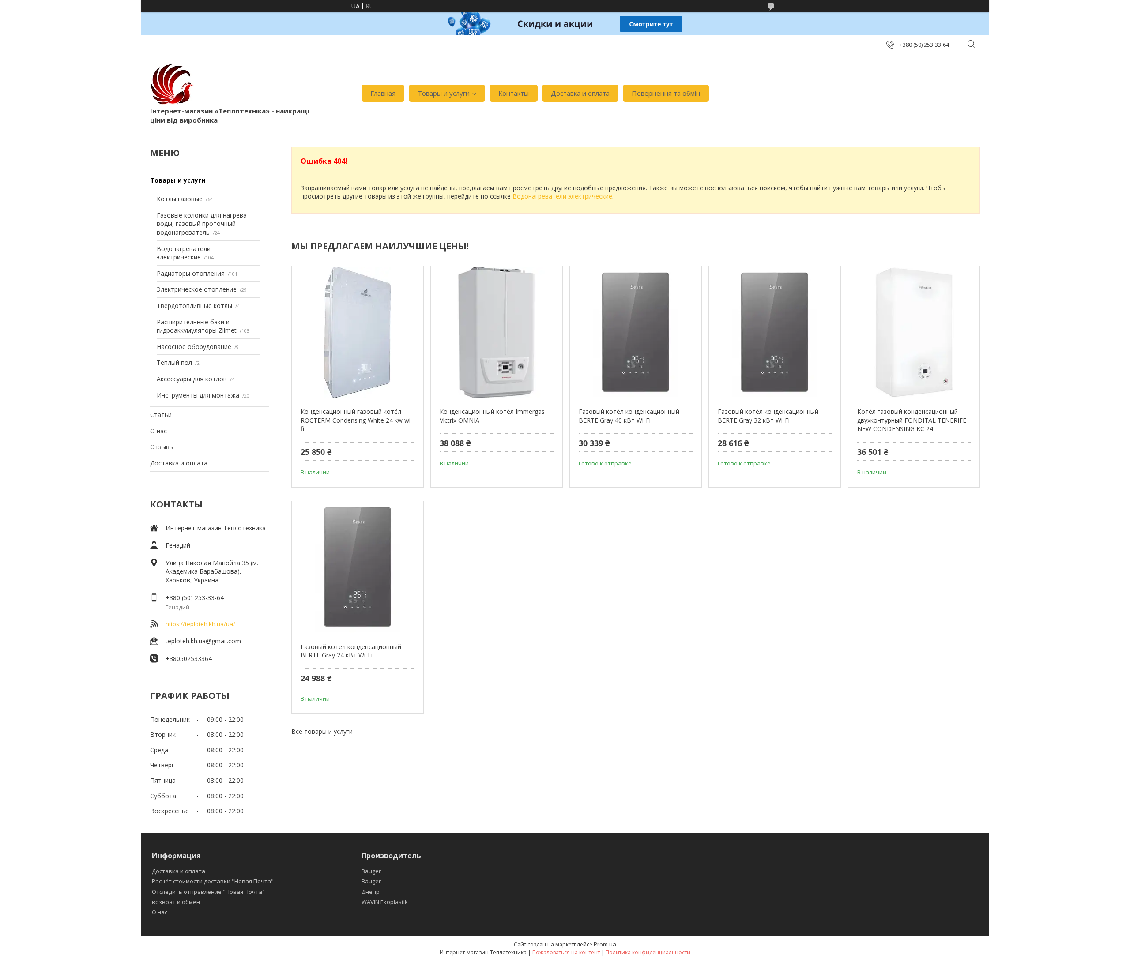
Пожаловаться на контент (566, 952)
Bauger (371, 871)
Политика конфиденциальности (648, 952)
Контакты (513, 93)
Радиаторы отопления (191, 273)
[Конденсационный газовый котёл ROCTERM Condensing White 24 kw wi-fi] (357, 332)
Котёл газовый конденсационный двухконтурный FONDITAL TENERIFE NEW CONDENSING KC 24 (911, 420)
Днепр (371, 892)
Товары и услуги (444, 93)
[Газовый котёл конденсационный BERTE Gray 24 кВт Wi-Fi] (357, 567)
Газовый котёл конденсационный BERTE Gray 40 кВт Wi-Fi (629, 415)
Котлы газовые (180, 199)
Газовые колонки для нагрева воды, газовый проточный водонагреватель (202, 223)
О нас (158, 431)
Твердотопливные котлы (194, 305)
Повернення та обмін (666, 93)
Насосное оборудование (194, 346)
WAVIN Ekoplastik (385, 902)
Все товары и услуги (322, 731)
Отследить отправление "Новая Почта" (208, 892)
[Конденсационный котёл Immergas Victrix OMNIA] (496, 332)
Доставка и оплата (580, 93)
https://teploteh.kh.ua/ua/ (200, 624)
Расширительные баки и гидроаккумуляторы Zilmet (197, 326)
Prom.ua (605, 944)
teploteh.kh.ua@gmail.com (203, 641)
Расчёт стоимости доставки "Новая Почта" (213, 881)
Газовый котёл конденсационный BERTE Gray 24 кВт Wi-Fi (351, 651)
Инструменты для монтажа (198, 395)
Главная (383, 93)
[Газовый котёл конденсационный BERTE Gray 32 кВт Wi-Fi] (774, 332)
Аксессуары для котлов (192, 379)
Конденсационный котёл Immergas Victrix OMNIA (492, 415)
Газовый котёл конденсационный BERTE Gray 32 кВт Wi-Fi (768, 415)
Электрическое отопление (197, 289)
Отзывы (162, 447)
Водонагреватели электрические (184, 253)
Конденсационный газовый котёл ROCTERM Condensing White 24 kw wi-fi (357, 420)
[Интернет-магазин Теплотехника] (172, 84)
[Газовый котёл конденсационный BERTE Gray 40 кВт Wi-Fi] (635, 332)
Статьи (161, 414)
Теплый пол (174, 362)
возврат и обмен (176, 902)
